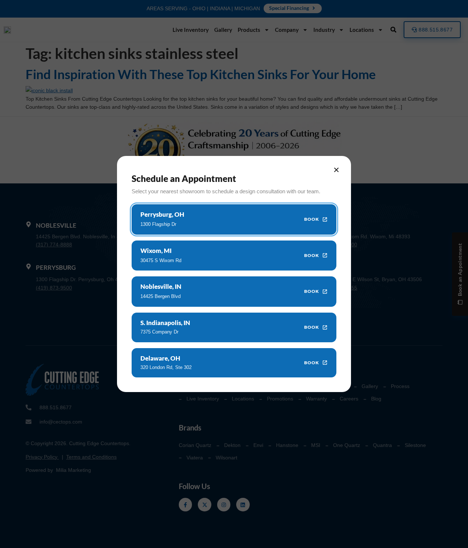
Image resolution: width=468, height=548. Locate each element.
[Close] (336, 170)
